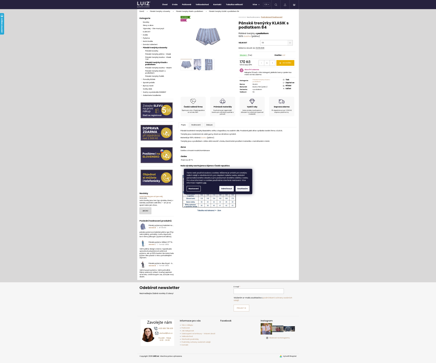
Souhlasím (242, 188)
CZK (266, 4)
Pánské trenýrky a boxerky (155, 47)
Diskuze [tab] (209, 125)
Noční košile (148, 41)
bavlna (247, 36)
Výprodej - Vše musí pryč (153, 28)
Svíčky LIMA (147, 89)
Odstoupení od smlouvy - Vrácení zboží (198, 333)
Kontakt (185, 345)
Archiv (145, 211)
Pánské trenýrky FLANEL (154, 76)
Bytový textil (148, 85)
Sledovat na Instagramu (279, 338)
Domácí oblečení (150, 44)
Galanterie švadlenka (152, 95)
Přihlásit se (241, 308)
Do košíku (287, 63)
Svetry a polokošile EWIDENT (154, 92)
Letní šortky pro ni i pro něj (151, 196)
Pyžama (146, 38)
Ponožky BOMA (149, 79)
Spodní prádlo (149, 82)
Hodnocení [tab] (196, 125)
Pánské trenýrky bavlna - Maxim (158, 67)
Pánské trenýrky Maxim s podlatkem (155, 72)
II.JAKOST (146, 31)
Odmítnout (226, 188)
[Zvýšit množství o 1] (272, 63)
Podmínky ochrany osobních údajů (196, 342)
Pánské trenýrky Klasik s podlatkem (156, 63)
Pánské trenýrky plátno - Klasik (158, 54)
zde (204, 183)
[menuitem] (165, 4)
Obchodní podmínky (190, 339)
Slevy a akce (148, 25)
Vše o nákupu (187, 325)
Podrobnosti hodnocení (271, 17)
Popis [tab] (183, 125)
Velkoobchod (187, 336)
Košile (145, 35)
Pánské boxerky (151, 51)
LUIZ (283, 55)
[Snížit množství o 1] (261, 63)
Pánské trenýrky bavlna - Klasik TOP (158, 58)
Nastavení (194, 188)
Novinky (146, 22)
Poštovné (186, 328)
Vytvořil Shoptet (290, 356)
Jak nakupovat (188, 330)
